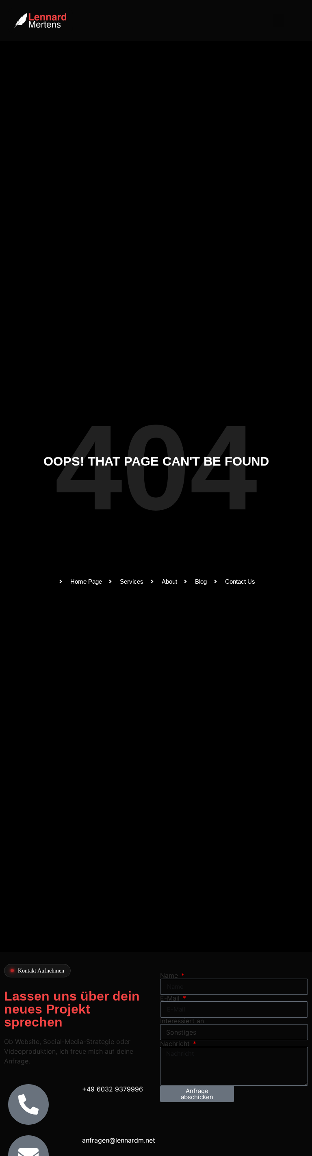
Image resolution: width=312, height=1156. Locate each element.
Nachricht (176, 1043)
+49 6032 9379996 (112, 1089)
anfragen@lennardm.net (118, 1140)
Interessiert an (182, 1021)
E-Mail (171, 998)
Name (170, 975)
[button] (278, 20)
